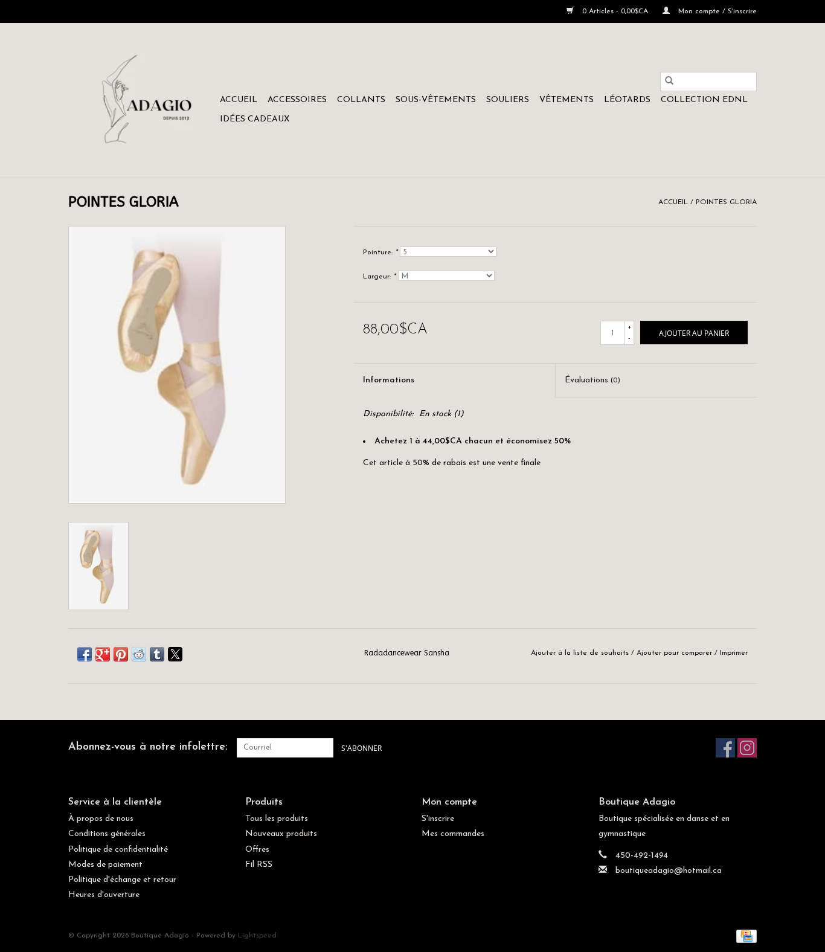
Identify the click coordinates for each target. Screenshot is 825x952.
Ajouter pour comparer (675, 653)
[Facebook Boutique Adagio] (725, 747)
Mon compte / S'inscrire (716, 11)
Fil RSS (258, 864)
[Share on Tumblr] (157, 654)
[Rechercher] (669, 81)
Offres (257, 849)
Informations (388, 380)
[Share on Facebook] (84, 654)
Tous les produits (276, 818)
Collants (361, 100)
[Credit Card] (744, 936)
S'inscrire (438, 818)
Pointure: (380, 252)
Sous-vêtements (436, 100)
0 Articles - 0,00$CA (615, 11)
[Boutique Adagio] (142, 100)
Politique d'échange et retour (122, 879)
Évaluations (592, 380)
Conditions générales (107, 833)
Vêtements (566, 100)
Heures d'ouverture (104, 894)
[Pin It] (121, 654)
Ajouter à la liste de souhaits (581, 653)
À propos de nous (100, 818)
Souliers (507, 100)
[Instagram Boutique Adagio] (747, 747)
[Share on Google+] (102, 654)
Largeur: (379, 276)
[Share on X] (175, 654)
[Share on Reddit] (139, 654)
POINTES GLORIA (726, 202)
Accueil (238, 100)
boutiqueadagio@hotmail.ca (668, 870)
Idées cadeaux (254, 119)
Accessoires (297, 100)
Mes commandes (453, 833)
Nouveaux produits (281, 833)
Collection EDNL (704, 100)
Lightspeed (257, 935)
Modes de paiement (105, 864)
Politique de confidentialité (118, 849)
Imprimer (734, 653)
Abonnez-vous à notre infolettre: (148, 747)
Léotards (627, 100)
